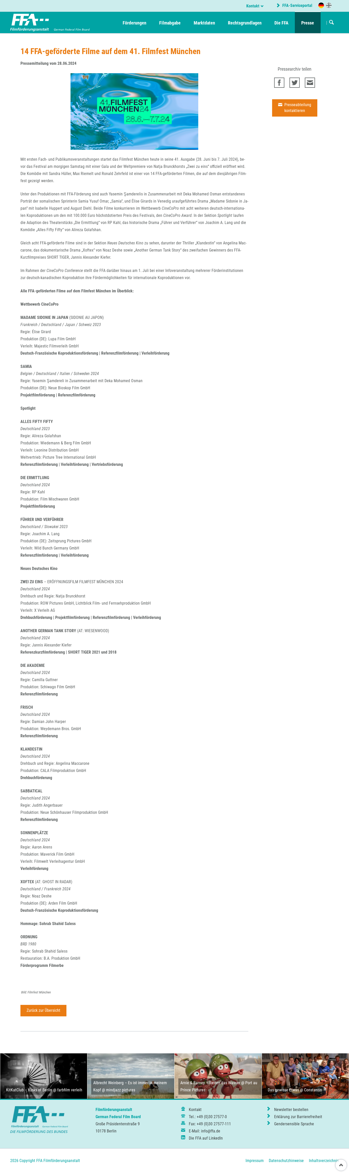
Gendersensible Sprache (294, 1123)
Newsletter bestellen (291, 1109)
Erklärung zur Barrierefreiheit (298, 1116)
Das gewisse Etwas (283, 1090)
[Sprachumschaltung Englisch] (329, 5)
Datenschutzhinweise (286, 1160)
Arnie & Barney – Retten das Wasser (210, 1082)
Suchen (331, 23)
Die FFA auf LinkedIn (206, 1138)
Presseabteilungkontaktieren (297, 107)
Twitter (294, 83)
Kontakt (252, 6)
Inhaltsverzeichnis (324, 1160)
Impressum (255, 1160)
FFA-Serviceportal (296, 5)
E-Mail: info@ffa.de (204, 1131)
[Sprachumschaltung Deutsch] (321, 5)
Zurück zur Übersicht (43, 1010)
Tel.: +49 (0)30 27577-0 (208, 1116)
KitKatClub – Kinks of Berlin (29, 1090)
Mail (310, 83)
